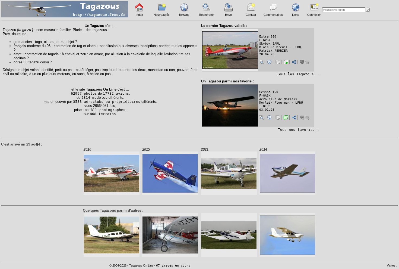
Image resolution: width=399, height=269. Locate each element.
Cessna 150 (268, 92)
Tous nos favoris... (298, 130)
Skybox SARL (269, 43)
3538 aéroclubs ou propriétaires (106, 102)
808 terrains (103, 114)
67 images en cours (173, 265)
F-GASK (265, 95)
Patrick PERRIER (273, 50)
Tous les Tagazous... (298, 74)
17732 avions (116, 93)
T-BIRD (265, 106)
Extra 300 (267, 36)
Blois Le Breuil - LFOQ (280, 47)
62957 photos (84, 93)
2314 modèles (94, 97)
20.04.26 (266, 54)
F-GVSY (265, 40)
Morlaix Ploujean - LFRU (281, 102)
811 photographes (108, 110)
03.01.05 (266, 110)
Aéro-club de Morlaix (278, 99)
